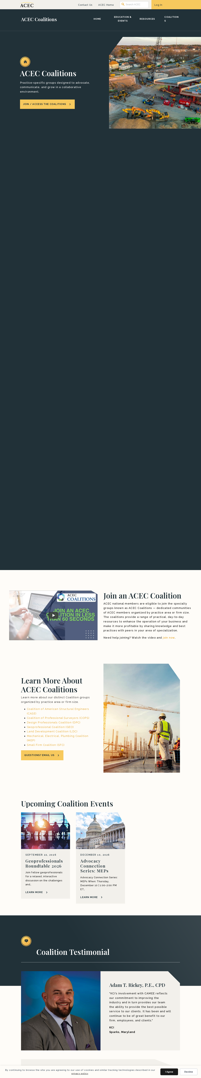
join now (169, 637)
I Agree (169, 1072)
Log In (158, 5)
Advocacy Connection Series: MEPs (94, 865)
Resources (147, 19)
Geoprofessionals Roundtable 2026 (44, 863)
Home (97, 19)
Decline (188, 1072)
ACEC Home (106, 5)
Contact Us (85, 5)
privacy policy (80, 1073)
